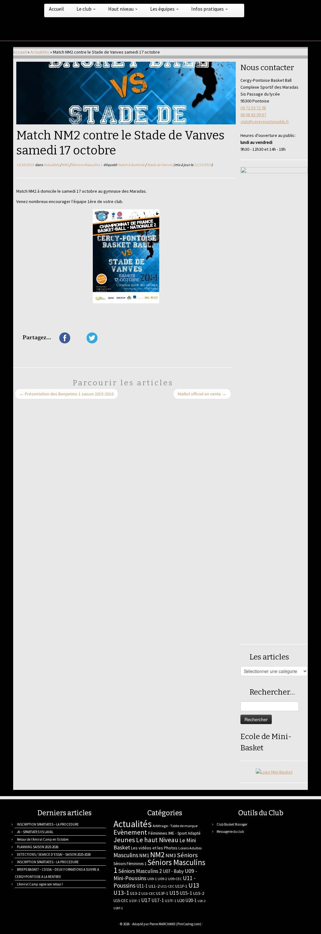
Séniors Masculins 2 (140, 871)
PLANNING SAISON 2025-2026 (37, 847)
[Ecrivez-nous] (25, 924)
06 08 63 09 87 (253, 114)
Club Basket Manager (232, 824)
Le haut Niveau (157, 840)
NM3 (171, 855)
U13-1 (121, 892)
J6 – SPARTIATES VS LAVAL (35, 832)
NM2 (66, 164)
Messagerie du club (230, 831)
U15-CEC (120, 900)
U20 (180, 900)
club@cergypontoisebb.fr (264, 121)
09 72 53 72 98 (253, 108)
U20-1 (191, 900)
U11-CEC (167, 886)
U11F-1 (181, 886)
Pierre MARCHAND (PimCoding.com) (175, 924)
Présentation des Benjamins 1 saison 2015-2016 (66, 394)
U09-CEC (175, 878)
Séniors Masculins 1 (87, 164)
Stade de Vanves (160, 164)
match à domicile (131, 164)
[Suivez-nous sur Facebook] (41, 924)
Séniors (187, 855)
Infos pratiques (208, 9)
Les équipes (163, 9)
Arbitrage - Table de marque (175, 825)
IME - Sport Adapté (184, 833)
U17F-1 (170, 900)
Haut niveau (121, 9)
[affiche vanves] (126, 256)
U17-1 (157, 900)
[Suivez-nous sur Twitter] (33, 924)
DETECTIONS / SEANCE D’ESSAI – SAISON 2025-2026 (54, 854)
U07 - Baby (173, 871)
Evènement (130, 832)
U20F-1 (118, 908)
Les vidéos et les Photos (154, 848)
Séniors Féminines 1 (129, 863)
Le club (84, 9)
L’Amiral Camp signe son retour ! (40, 884)
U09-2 (162, 878)
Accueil (56, 9)
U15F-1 (134, 901)
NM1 (144, 855)
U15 (174, 893)
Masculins (125, 855)
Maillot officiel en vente (202, 394)
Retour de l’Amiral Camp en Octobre (42, 839)
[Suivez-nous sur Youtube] (56, 924)
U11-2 (154, 886)
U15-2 (198, 893)
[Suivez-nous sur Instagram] (48, 924)
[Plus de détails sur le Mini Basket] (274, 771)
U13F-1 (162, 893)
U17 (145, 900)
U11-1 (142, 886)
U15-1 (186, 893)
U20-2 (201, 901)
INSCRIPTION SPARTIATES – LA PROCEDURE (48, 824)
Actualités (39, 52)
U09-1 (152, 878)
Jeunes (124, 839)
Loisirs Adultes (190, 848)
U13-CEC (148, 893)
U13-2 (135, 893)
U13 (193, 885)
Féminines (157, 833)
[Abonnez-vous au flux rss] (17, 924)
